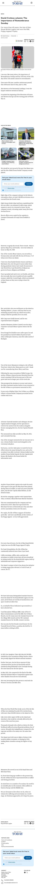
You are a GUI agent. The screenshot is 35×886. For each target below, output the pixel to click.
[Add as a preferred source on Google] (19, 41)
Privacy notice (11, 188)
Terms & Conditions (6, 840)
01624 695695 (9, 880)
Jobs (2, 845)
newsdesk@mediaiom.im (11, 882)
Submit (29, 184)
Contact (3, 841)
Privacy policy (5, 843)
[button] (3, 3)
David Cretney (6, 36)
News (2, 14)
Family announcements (7, 846)
